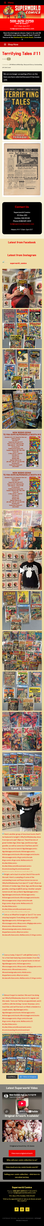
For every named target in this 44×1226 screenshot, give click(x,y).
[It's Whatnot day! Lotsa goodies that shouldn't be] (22, 731)
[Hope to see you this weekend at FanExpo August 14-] (22, 489)
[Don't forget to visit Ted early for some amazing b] (22, 449)
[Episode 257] (22, 570)
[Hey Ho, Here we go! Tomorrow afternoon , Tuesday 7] (22, 1053)
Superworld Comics (22, 11)
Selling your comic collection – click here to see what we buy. (22, 1175)
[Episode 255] (22, 811)
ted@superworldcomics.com (22, 28)
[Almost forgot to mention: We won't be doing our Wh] (22, 1013)
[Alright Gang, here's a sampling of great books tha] (22, 530)
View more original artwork (22, 1153)
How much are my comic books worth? (22, 1167)
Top (42, 1224)
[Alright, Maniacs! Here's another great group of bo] (22, 610)
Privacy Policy (22, 1220)
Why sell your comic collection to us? (22, 1160)
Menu (11, 2)
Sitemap (38, 1218)
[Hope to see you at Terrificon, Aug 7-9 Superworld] (22, 650)
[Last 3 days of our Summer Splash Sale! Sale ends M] (22, 771)
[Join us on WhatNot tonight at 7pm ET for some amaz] (22, 932)
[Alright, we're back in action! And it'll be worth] (22, 892)
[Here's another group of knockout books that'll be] (22, 852)
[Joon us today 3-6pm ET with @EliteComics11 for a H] (22, 973)
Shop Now (13, 44)
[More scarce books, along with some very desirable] (22, 328)
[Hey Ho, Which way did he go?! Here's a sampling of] (22, 691)
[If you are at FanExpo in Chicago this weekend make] (22, 409)
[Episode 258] (22, 288)
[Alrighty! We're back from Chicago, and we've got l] (22, 369)
